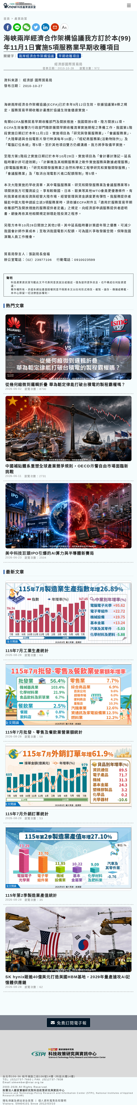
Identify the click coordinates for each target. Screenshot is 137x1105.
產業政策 (20, 18)
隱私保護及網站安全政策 (18, 1100)
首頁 (7, 18)
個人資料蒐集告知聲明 (52, 1100)
